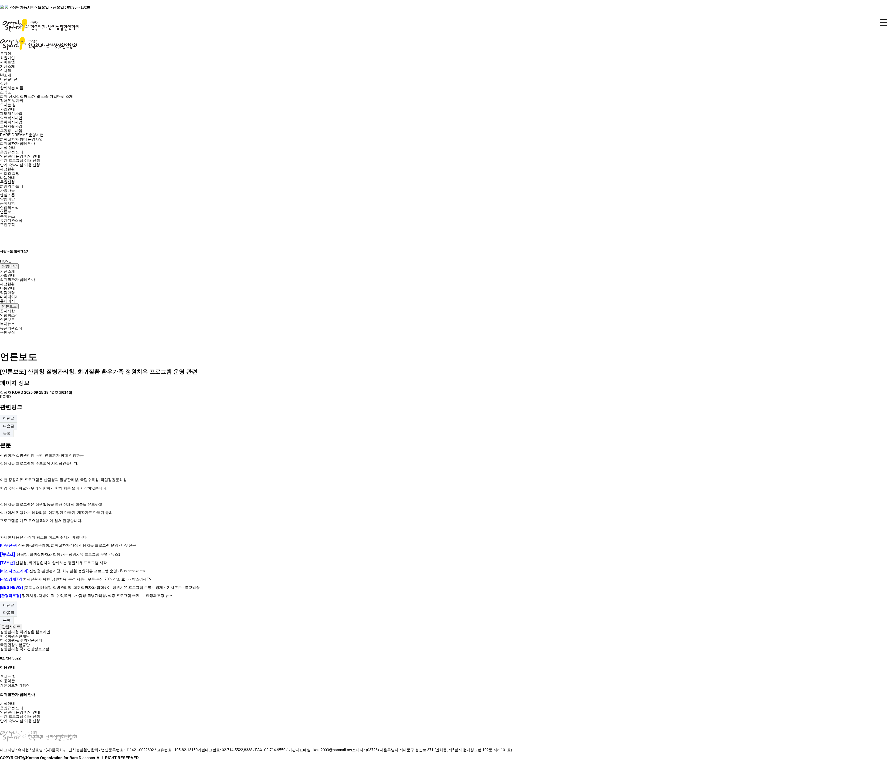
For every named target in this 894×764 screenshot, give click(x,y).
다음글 (8, 426)
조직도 (5, 92)
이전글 (8, 418)
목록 (6, 433)
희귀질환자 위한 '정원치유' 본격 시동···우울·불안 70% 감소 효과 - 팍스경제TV (87, 579)
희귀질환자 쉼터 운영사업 (21, 139)
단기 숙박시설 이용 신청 (20, 165)
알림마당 (9, 266)
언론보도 (7, 212)
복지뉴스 (7, 216)
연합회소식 (9, 208)
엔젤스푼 (7, 195)
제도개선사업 (11, 113)
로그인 (5, 54)
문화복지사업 (11, 122)
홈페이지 (7, 301)
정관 (3, 83)
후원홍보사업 (11, 131)
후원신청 (7, 182)
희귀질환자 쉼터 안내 (17, 280)
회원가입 (7, 58)
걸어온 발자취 (11, 101)
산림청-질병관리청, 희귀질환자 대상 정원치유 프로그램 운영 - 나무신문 (77, 545)
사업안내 (7, 275)
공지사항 (7, 203)
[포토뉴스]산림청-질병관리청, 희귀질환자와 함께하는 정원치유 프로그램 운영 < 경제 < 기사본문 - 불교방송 (112, 587)
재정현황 (7, 284)
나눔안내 (7, 288)
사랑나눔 (7, 190)
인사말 (5, 71)
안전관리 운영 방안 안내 (20, 156)
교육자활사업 (11, 126)
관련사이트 (11, 627)
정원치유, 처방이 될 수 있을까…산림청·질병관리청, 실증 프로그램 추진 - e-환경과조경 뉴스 (97, 596)
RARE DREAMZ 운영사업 (22, 135)
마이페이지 (9, 297)
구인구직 (7, 225)
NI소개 (5, 75)
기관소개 (7, 271)
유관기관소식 (11, 220)
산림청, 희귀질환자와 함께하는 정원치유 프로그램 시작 (61, 563)
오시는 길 (8, 105)
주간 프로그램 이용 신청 (20, 160)
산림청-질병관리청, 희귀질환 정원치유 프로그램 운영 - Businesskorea (87, 571)
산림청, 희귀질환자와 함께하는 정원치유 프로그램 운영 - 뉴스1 (68, 554)
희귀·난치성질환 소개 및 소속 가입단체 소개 (36, 96)
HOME (5, 261)
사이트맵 (7, 62)
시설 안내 (8, 148)
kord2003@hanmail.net (332, 750)
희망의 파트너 (11, 186)
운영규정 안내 (11, 152)
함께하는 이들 (11, 88)
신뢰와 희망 (10, 173)
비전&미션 (8, 79)
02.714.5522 (10, 658)
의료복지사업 (11, 118)
